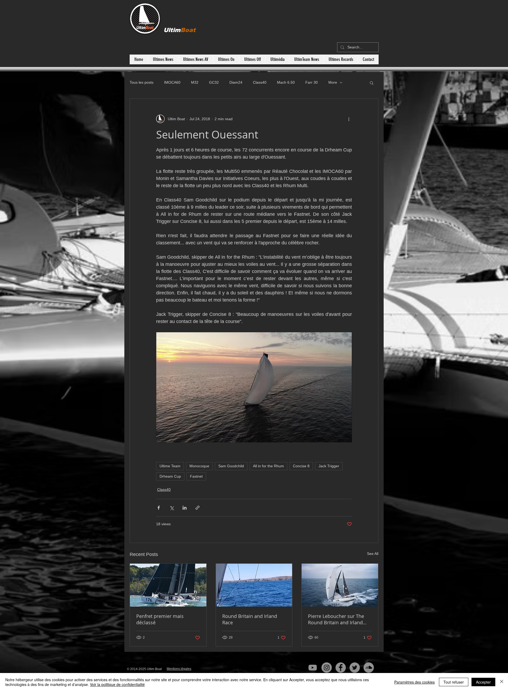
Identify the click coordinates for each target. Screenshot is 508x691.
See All (372, 553)
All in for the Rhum (268, 466)
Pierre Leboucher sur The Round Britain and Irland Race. (336, 619)
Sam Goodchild (231, 466)
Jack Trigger (329, 466)
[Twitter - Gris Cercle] (355, 667)
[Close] (501, 682)
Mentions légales (179, 669)
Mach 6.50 (286, 82)
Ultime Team (170, 466)
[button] (371, 82)
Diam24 (235, 82)
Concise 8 (301, 466)
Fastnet (196, 476)
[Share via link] (197, 507)
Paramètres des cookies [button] (414, 682)
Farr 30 (311, 82)
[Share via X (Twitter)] (171, 507)
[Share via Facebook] (158, 507)
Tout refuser (453, 682)
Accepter (483, 682)
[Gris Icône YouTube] (312, 667)
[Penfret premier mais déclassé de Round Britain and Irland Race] (168, 585)
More (332, 82)
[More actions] (349, 119)
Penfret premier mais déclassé (160, 619)
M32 (194, 82)
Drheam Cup (170, 476)
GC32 (214, 82)
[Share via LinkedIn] (184, 507)
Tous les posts (141, 82)
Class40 (259, 82)
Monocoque (199, 466)
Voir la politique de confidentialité (117, 684)
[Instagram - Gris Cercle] (326, 667)
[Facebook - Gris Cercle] (340, 667)
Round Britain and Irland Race (249, 619)
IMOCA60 (172, 82)
